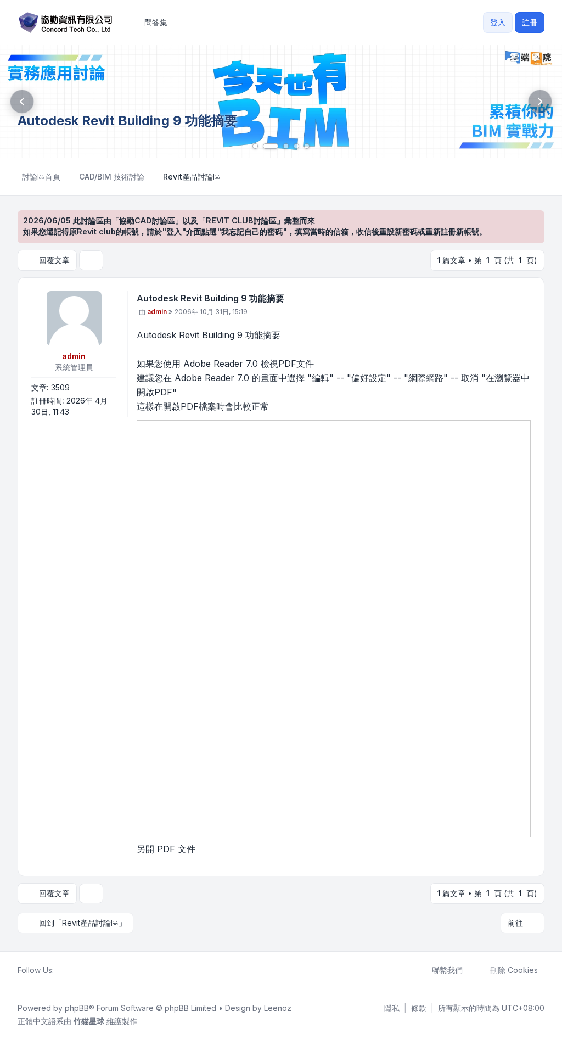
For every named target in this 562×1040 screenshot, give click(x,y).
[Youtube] (78, 970)
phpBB (77, 1008)
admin (74, 356)
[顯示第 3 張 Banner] (286, 146)
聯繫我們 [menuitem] (447, 970)
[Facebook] (60, 970)
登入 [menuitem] (497, 22)
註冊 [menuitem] (529, 22)
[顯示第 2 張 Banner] (270, 146)
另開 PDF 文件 (166, 848)
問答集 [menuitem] (155, 22)
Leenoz (277, 1008)
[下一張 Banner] (540, 102)
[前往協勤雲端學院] (281, 101)
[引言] (521, 300)
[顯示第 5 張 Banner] (307, 146)
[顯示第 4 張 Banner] (296, 146)
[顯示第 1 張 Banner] (255, 146)
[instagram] (87, 970)
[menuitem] (392, 1008)
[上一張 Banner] (22, 102)
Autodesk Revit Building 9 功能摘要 (210, 298)
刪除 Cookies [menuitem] (514, 970)
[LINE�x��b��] (69, 970)
